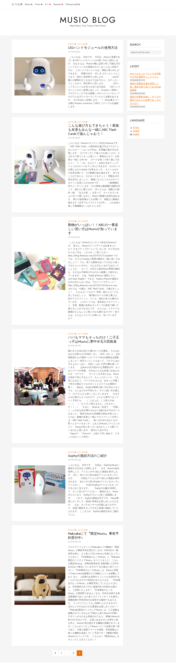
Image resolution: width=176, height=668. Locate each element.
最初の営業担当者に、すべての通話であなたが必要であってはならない (145, 100)
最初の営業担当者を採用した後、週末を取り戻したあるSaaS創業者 (145, 87)
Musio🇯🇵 (29, 4)
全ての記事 (17, 4)
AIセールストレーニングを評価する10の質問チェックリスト (145, 75)
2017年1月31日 (74, 345)
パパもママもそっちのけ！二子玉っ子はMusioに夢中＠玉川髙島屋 (93, 339)
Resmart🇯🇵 (58, 4)
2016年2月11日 (74, 541)
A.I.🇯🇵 (48, 4)
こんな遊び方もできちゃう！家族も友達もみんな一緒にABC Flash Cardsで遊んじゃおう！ (93, 129)
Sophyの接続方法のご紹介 (87, 456)
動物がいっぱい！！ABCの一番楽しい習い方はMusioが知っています (93, 229)
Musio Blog (88, 20)
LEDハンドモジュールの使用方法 (93, 48)
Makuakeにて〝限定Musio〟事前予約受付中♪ (93, 535)
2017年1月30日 (74, 459)
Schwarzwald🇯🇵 (73, 4)
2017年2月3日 (74, 51)
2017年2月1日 (74, 237)
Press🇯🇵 (39, 4)
